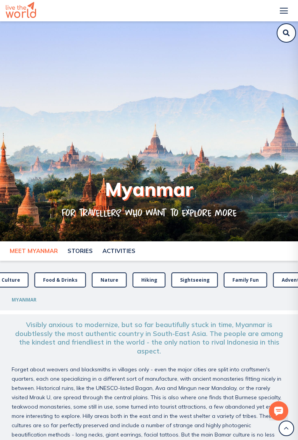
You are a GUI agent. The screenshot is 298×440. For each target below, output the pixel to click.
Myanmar (24, 299)
